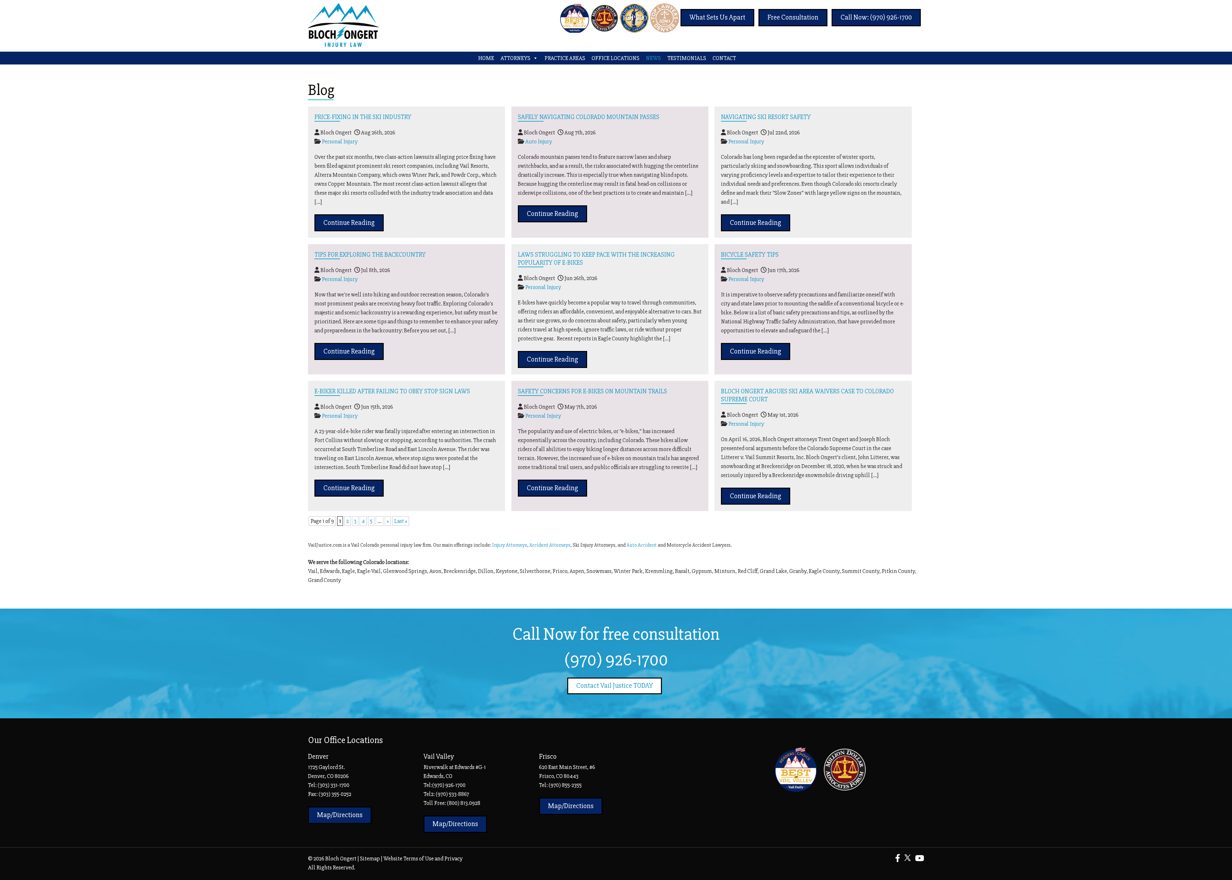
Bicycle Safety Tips (750, 255)
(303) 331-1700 (333, 785)
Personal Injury (340, 141)
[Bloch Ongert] (343, 44)
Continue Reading (349, 222)
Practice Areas (564, 58)
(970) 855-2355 (565, 785)
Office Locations (615, 58)
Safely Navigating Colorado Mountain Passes (588, 117)
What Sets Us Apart (717, 17)
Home (486, 58)
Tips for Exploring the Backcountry (370, 255)
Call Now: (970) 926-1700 (876, 17)
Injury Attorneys (509, 545)
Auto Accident (642, 545)
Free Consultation (792, 17)
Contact (724, 58)
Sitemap (370, 858)
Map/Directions (340, 815)
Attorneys (515, 58)
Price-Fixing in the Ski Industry (362, 117)
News (653, 58)
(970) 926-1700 (616, 660)
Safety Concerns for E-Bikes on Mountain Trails (592, 391)
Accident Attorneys (549, 545)
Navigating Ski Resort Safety (766, 117)
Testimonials (686, 58)
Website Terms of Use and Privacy (423, 858)
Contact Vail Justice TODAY (614, 685)
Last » (400, 521)
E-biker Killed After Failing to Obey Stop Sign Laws (392, 391)
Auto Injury (538, 141)
